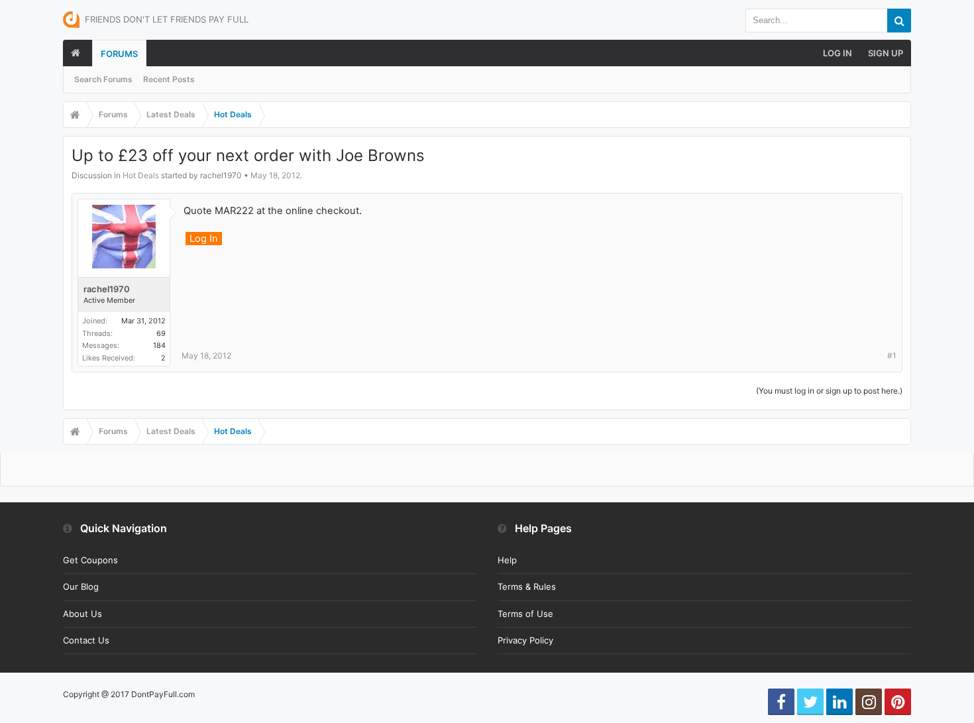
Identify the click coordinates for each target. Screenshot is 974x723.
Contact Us (86, 640)
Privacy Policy (525, 640)
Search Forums (103, 79)
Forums (119, 53)
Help (507, 560)
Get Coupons (90, 560)
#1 (891, 356)
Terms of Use (525, 613)
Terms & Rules (527, 586)
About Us (82, 613)
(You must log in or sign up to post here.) (829, 391)
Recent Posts (169, 79)
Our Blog (81, 586)
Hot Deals (141, 175)
